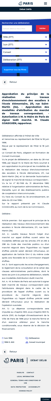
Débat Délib (38, 360)
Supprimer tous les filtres (15, 70)
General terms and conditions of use (25, 382)
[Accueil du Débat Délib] (20, 3)
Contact (30, 373)
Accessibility (34, 387)
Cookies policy (25, 391)
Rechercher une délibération (16, 23)
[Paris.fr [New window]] (12, 360)
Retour (13, 82)
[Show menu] (47, 3)
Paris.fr (20, 373)
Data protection (18, 387)
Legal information (25, 376)
